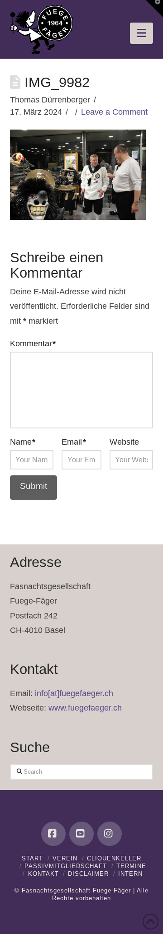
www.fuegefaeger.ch (85, 707)
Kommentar (33, 343)
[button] (141, 33)
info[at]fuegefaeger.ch (74, 693)
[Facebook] (53, 834)
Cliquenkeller (114, 858)
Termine (131, 866)
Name (23, 441)
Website (124, 441)
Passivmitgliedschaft (65, 866)
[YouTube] (81, 834)
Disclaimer (88, 873)
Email (74, 441)
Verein (65, 858)
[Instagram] (109, 834)
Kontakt (43, 873)
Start (32, 858)
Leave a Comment (114, 111)
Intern (130, 873)
